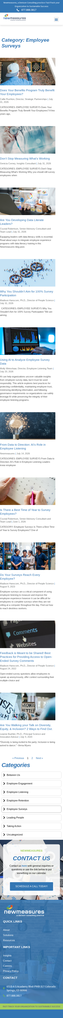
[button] (56, 19)
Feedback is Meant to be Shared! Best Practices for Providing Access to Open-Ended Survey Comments (26, 656)
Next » (39, 758)
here (24, 866)
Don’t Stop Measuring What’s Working (25, 158)
